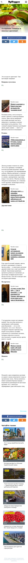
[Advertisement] (14, 60)
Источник (23, 411)
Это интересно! (6, 6)
